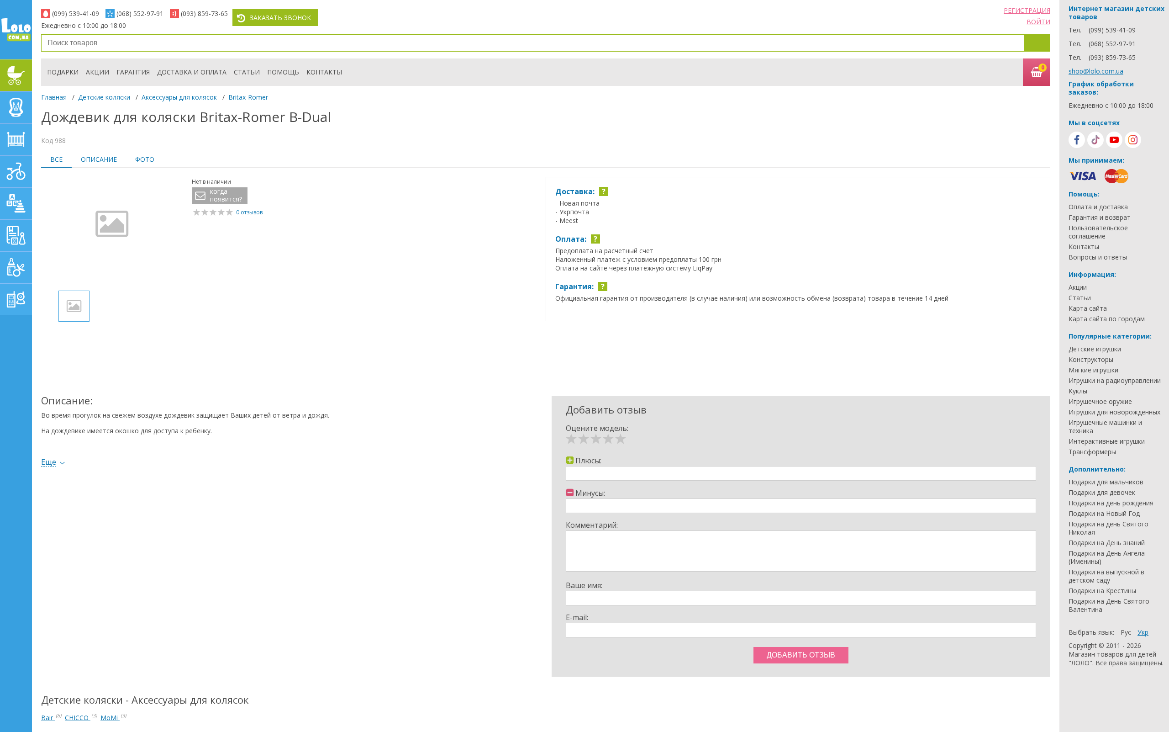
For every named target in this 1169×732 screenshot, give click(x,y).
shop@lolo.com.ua (1096, 71)
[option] (112, 230)
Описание (99, 159)
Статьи (247, 72)
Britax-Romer (248, 97)
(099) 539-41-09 (75, 13)
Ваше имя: (584, 585)
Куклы (1078, 391)
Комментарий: (592, 525)
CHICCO (77, 717)
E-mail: (577, 617)
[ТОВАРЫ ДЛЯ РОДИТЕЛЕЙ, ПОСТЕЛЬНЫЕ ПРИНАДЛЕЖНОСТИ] (16, 299)
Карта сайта (1088, 308)
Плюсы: (588, 461)
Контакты (324, 72)
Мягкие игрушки (1093, 370)
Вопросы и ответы (1098, 257)
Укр (1142, 632)
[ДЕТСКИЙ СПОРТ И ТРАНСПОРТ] (16, 171)
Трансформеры (1092, 452)
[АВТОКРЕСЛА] (16, 107)
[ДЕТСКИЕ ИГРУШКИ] (16, 203)
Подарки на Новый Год (1104, 513)
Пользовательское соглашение (1098, 232)
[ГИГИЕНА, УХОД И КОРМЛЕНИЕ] (16, 267)
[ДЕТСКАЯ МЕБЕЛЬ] (16, 139)
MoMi (110, 717)
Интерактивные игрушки (1107, 441)
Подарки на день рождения (1111, 503)
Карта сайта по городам (1107, 319)
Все (56, 159)
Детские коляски (104, 97)
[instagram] (1133, 140)
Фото (144, 159)
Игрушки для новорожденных (1114, 412)
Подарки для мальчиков (1106, 482)
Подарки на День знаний (1107, 543)
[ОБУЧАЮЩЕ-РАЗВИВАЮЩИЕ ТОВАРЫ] (16, 235)
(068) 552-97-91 (139, 13)
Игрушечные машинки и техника (1105, 427)
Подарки (63, 72)
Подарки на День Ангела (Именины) (1107, 557)
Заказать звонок (280, 17)
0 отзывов (249, 212)
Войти (1038, 21)
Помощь (283, 72)
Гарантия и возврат (1100, 217)
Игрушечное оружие (1100, 402)
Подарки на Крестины (1102, 591)
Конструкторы (1091, 359)
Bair (48, 717)
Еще (48, 462)
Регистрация (1027, 10)
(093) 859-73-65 (204, 13)
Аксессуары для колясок (179, 97)
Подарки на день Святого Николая (1108, 528)
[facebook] (1077, 140)
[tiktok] (1095, 140)
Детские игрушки (1095, 349)
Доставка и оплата (191, 72)
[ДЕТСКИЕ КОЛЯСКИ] (16, 75)
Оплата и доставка (1098, 207)
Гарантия (133, 72)
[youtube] (1114, 140)
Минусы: (590, 493)
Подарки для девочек (1102, 492)
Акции (97, 72)
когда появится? (226, 195)
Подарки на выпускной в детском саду (1106, 576)
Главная (54, 97)
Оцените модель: (597, 428)
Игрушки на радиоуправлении (1115, 381)
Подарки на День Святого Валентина (1109, 605)
